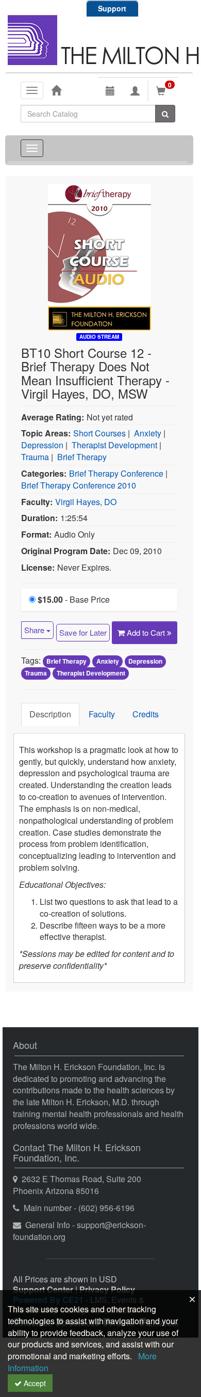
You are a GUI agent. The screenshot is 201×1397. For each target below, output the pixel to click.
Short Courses (99, 433)
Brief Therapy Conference (116, 473)
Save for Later (83, 632)
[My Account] (135, 91)
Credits (145, 714)
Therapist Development (114, 445)
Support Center (43, 1289)
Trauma (35, 457)
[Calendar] (110, 91)
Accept (34, 1383)
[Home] (56, 90)
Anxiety (147, 433)
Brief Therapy (82, 457)
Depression (42, 445)
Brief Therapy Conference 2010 (78, 485)
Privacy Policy (107, 1289)
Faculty (102, 714)
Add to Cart (147, 632)
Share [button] (35, 629)
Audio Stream (99, 336)
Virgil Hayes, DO (85, 502)
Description (50, 714)
